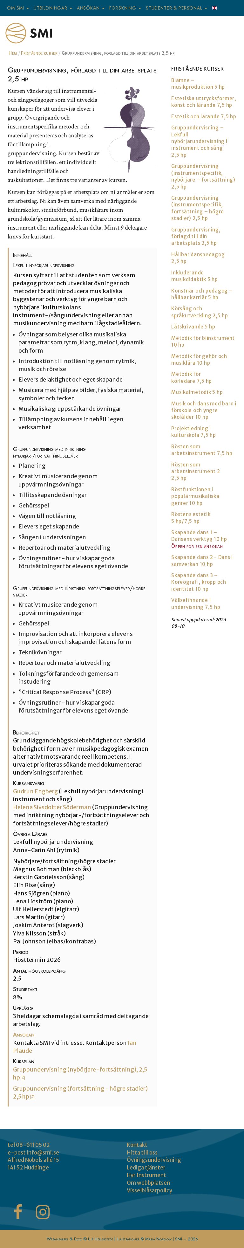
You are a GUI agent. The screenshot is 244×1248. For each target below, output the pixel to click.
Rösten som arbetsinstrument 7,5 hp (201, 450)
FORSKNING (123, 8)
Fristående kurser (39, 53)
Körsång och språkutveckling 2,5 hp (199, 312)
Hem (13, 53)
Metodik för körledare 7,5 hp (191, 377)
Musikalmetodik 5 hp (197, 392)
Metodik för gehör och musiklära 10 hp (199, 359)
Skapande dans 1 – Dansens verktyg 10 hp (199, 535)
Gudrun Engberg (36, 791)
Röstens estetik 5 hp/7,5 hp (190, 517)
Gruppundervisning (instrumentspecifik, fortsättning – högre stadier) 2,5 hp (197, 208)
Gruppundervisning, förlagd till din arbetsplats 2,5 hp (196, 236)
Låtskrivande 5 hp (193, 327)
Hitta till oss (142, 1152)
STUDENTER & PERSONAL (175, 8)
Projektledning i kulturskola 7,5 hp (193, 431)
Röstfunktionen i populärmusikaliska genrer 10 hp (195, 496)
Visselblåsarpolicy (149, 1190)
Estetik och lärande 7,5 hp (203, 117)
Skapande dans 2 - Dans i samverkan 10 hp (202, 560)
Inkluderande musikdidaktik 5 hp (194, 276)
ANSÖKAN (89, 8)
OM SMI (16, 8)
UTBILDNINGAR (51, 8)
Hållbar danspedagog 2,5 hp (198, 258)
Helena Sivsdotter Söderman (52, 807)
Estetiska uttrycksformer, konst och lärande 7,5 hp (203, 101)
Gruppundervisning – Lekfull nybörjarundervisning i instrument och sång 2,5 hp (199, 141)
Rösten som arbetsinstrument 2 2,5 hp (195, 471)
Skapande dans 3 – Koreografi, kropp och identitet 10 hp (198, 582)
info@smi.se (43, 1152)
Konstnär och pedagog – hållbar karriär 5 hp (202, 294)
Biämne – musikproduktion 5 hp (198, 83)
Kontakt (137, 1144)
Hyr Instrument (146, 1175)
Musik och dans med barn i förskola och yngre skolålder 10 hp (203, 410)
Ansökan (23, 1035)
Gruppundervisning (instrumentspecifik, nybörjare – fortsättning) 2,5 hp (203, 176)
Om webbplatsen (148, 1182)
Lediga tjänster (146, 1167)
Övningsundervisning (154, 1159)
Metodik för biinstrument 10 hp (203, 341)
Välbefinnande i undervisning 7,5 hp (195, 603)
